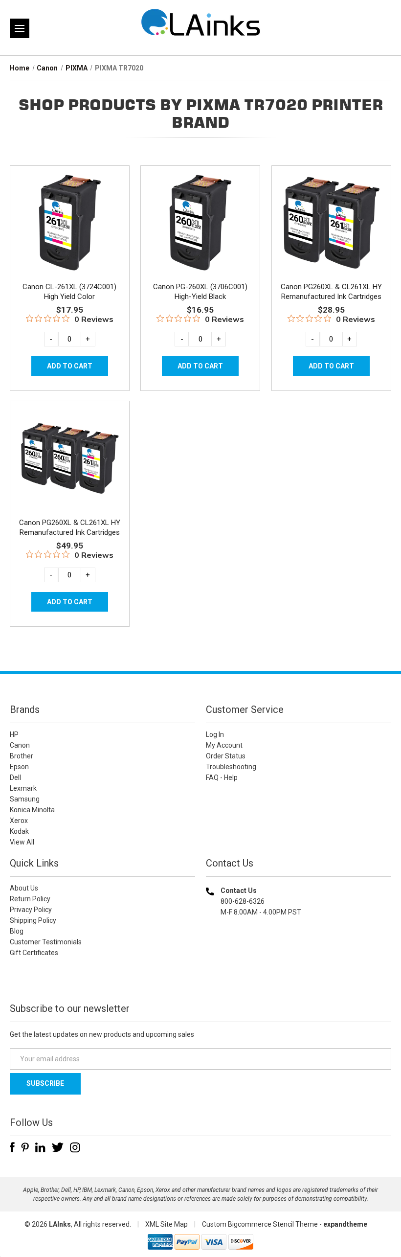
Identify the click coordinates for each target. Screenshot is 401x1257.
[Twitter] (58, 1147)
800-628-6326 (243, 901)
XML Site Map (166, 1224)
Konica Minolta (32, 810)
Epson (19, 767)
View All (22, 842)
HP (14, 734)
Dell (15, 777)
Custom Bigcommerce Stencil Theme (260, 1224)
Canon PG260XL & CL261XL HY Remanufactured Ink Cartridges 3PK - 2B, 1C (69, 532)
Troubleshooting (231, 767)
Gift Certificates (34, 953)
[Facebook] (12, 1147)
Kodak (19, 831)
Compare (66, 233)
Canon (20, 745)
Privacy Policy (31, 910)
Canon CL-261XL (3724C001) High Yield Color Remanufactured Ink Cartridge (70, 296)
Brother (21, 756)
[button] (298, 975)
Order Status (225, 756)
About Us (24, 888)
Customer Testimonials (46, 942)
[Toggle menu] (19, 28)
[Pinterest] (25, 1147)
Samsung (25, 799)
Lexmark (23, 788)
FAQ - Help (222, 777)
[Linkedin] (40, 1147)
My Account (224, 745)
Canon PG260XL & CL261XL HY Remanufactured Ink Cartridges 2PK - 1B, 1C (331, 296)
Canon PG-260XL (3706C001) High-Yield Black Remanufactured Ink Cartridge (200, 296)
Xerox (19, 820)
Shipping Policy (33, 920)
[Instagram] (75, 1147)
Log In (215, 734)
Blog (16, 931)
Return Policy (30, 899)
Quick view (68, 211)
